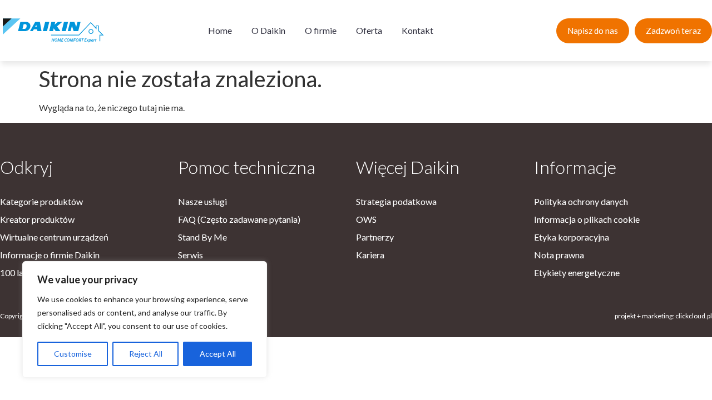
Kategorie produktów (41, 201)
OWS (366, 219)
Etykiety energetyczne (577, 272)
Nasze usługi (202, 201)
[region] (144, 319)
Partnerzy (375, 237)
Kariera (370, 254)
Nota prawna (559, 254)
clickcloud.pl (693, 316)
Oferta (369, 30)
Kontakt (417, 30)
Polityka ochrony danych (581, 201)
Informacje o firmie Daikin (50, 254)
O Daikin (268, 30)
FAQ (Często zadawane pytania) (239, 219)
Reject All (145, 353)
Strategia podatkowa (396, 201)
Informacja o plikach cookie (587, 219)
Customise (73, 353)
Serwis (190, 254)
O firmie (321, 30)
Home (220, 30)
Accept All (218, 353)
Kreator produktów (37, 219)
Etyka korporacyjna (571, 237)
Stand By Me (202, 237)
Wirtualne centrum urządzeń (54, 237)
